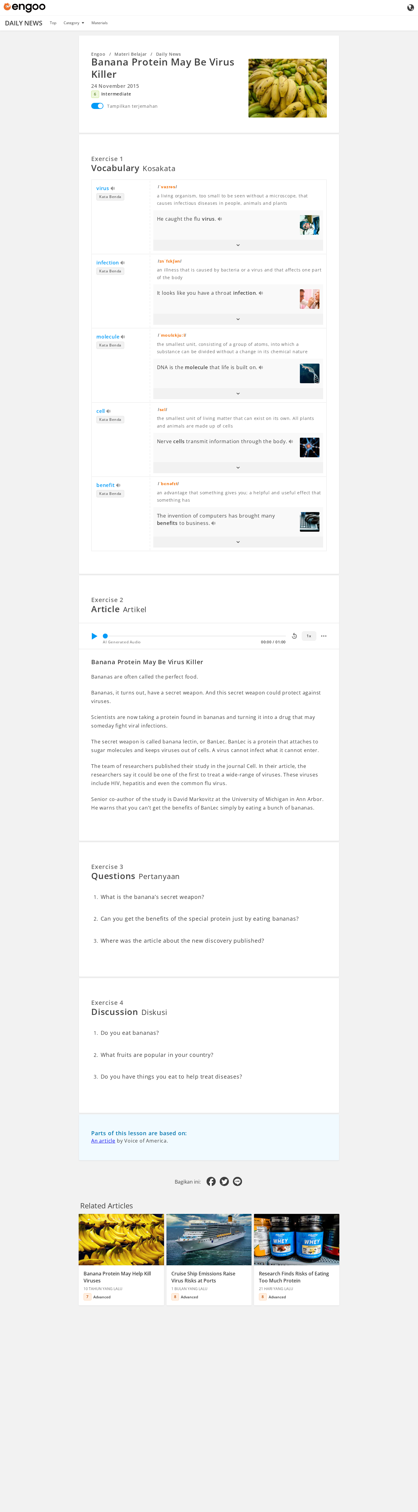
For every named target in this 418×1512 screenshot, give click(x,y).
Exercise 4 (107, 1002)
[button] (238, 245)
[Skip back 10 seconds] (294, 636)
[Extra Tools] (324, 636)
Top (53, 22)
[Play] (94, 636)
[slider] (105, 636)
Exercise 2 (107, 600)
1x (309, 635)
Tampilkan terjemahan (132, 106)
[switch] (97, 106)
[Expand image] (287, 88)
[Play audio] (113, 189)
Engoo (98, 54)
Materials (99, 22)
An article (103, 1140)
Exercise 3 (107, 867)
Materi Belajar (130, 54)
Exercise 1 (107, 159)
